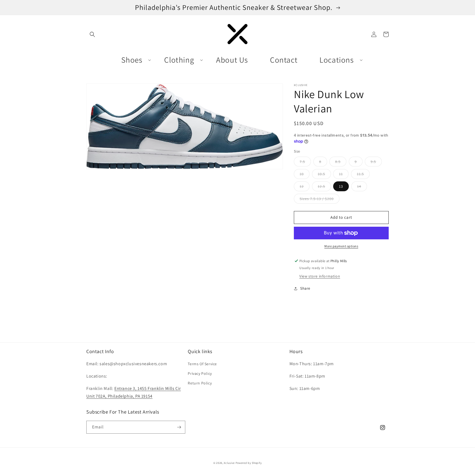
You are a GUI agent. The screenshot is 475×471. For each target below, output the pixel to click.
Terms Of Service (202, 363)
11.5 (363, 175)
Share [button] (305, 288)
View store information (319, 276)
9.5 (376, 163)
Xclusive (229, 463)
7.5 (305, 163)
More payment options (341, 246)
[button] (92, 34)
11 (344, 175)
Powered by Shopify (249, 463)
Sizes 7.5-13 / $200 (319, 200)
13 (344, 187)
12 (305, 187)
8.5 (340, 163)
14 (362, 187)
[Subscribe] (179, 427)
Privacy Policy (200, 373)
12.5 (324, 187)
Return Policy (200, 383)
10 (305, 175)
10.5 (324, 175)
